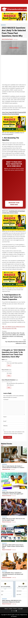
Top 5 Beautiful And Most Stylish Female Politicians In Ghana (15, 341)
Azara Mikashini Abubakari (8, 379)
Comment (6, 399)
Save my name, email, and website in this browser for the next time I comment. (14, 432)
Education (4, 464)
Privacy (15, 608)
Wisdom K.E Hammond (6, 495)
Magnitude (23, 614)
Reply (9, 365)
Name (5, 416)
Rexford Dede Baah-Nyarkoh (7, 39)
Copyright (20, 608)
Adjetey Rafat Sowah (6, 469)
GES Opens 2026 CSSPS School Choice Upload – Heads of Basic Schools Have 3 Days (14, 533)
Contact (10, 608)
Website (5, 425)
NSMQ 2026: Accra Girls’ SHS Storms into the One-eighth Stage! (14, 507)
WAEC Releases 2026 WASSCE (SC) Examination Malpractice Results (14, 589)
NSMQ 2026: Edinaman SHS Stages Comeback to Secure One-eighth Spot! (14, 481)
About (6, 608)
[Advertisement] (14, 70)
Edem (3, 359)
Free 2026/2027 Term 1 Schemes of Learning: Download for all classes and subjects (14, 561)
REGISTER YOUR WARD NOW (14, 203)
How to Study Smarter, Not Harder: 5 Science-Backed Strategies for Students (14, 454)
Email (5, 421)
